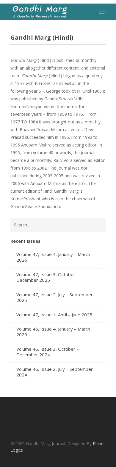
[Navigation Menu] (102, 12)
